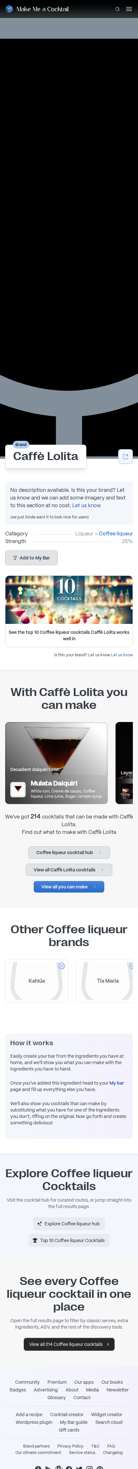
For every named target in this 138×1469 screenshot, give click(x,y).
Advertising (46, 1390)
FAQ (111, 1446)
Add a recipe (29, 1414)
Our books (112, 1382)
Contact (82, 1397)
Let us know (86, 505)
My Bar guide (74, 1422)
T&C (95, 1446)
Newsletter (118, 1390)
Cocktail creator (66, 1414)
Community (27, 1382)
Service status (82, 1452)
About (71, 1390)
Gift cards (69, 1430)
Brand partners (36, 1446)
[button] (31, 557)
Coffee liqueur (116, 533)
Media (92, 1390)
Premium (57, 1382)
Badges (18, 1390)
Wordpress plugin (34, 1422)
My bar (116, 1083)
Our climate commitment (38, 1452)
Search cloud (109, 1422)
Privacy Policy (70, 1446)
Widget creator (106, 1414)
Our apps (84, 1382)
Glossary (56, 1397)
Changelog (113, 1452)
